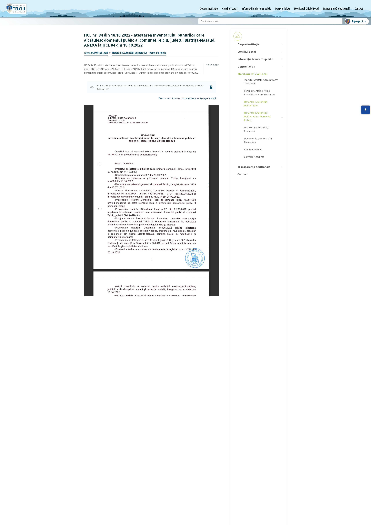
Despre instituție (209, 8)
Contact (358, 8)
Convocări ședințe (254, 156)
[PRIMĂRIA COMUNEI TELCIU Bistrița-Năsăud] (9, 8)
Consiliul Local (229, 8)
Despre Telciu (282, 8)
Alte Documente (253, 149)
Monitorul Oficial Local (306, 8)
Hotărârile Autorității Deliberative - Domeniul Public (139, 52)
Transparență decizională (336, 8)
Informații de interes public (256, 8)
